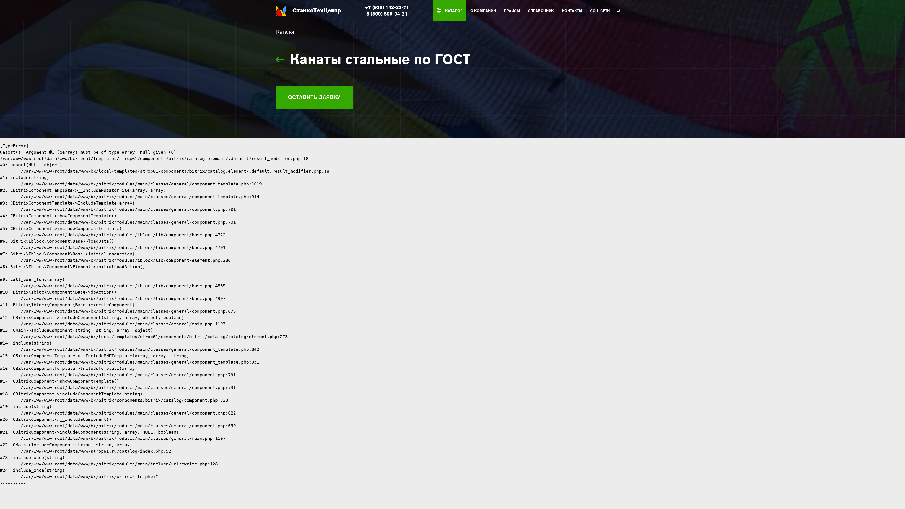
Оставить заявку (314, 97)
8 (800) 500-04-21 (386, 14)
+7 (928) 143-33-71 (387, 7)
